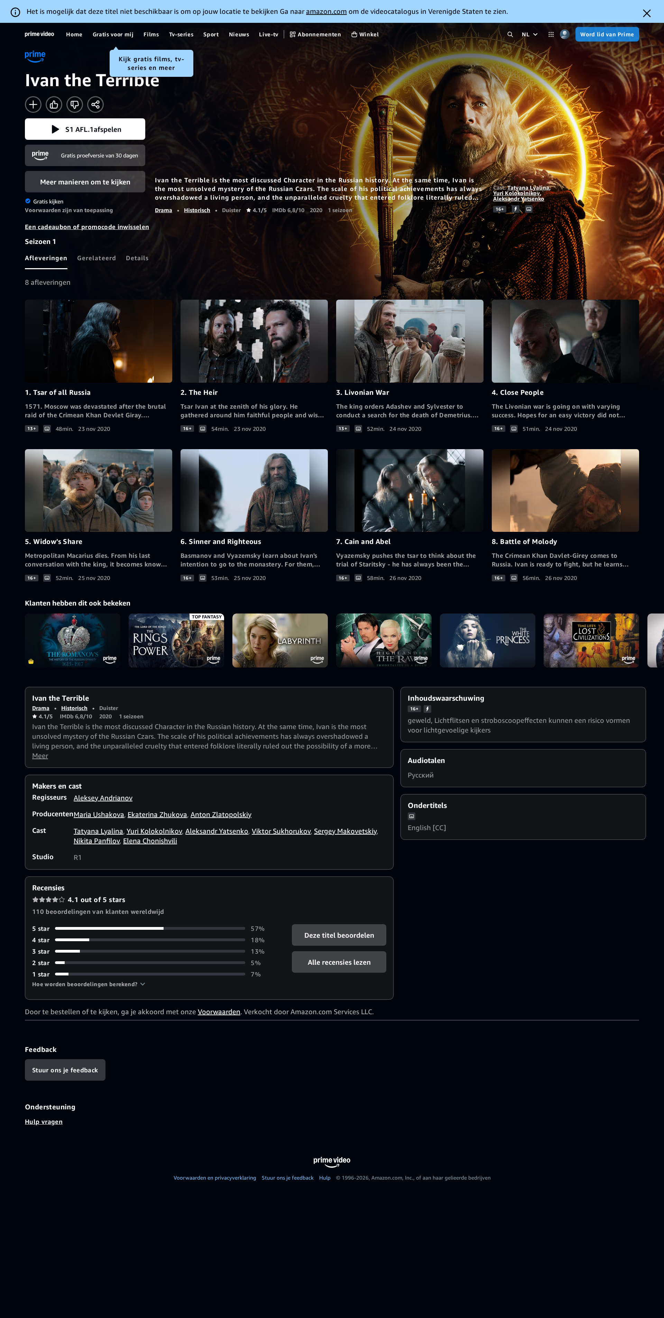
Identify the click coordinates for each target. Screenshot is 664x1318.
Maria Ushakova (99, 814)
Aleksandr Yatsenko (518, 198)
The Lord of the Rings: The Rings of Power (176, 640)
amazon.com (326, 11)
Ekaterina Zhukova (157, 814)
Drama (163, 210)
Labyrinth (280, 640)
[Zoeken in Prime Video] (510, 34)
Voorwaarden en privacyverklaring (215, 1177)
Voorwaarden (219, 1012)
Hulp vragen (44, 1121)
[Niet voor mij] (74, 104)
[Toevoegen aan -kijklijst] (33, 104)
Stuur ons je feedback (288, 1177)
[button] (85, 129)
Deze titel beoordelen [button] (339, 935)
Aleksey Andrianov (103, 798)
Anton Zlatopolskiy (221, 814)
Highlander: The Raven (384, 640)
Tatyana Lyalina (528, 187)
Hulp (325, 1177)
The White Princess (487, 640)
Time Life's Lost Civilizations (591, 640)
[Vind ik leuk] (54, 104)
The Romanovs (72, 640)
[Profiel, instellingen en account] (564, 34)
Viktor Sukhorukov (281, 831)
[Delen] (95, 104)
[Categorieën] (551, 34)
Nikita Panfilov (97, 841)
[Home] (39, 34)
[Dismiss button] (647, 13)
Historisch (197, 210)
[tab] (46, 257)
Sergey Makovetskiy (345, 831)
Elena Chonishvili (150, 841)
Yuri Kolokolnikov (516, 193)
